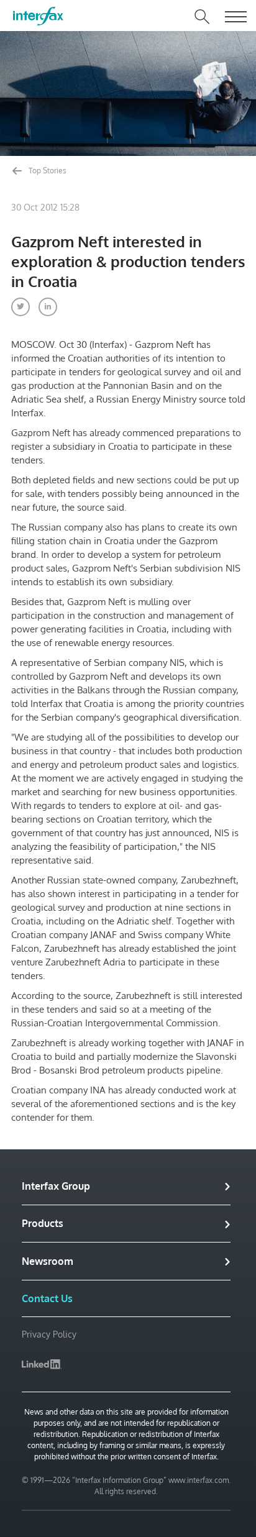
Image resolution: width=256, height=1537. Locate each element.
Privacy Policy (49, 1334)
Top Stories (46, 170)
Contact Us (47, 1298)
